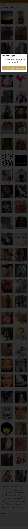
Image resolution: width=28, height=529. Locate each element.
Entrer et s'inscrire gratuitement (14, 68)
